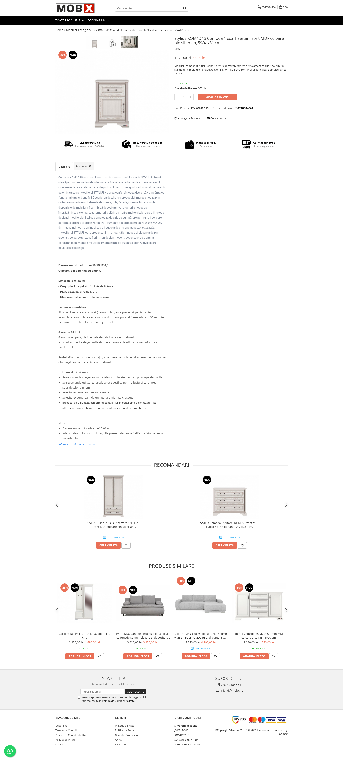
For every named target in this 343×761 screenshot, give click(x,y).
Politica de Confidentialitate (118, 700)
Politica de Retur (124, 730)
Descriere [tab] (64, 166)
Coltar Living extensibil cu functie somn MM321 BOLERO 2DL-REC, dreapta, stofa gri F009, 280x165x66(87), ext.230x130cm (201, 635)
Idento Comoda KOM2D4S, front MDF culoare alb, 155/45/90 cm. (259, 635)
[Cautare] (184, 8)
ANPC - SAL (121, 744)
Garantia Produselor (127, 735)
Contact (60, 744)
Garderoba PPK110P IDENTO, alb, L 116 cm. (84, 635)
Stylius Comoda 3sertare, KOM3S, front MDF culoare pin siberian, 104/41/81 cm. (229, 525)
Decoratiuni (97, 20)
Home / (60, 30)
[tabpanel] (112, 92)
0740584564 (232, 685)
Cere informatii (219, 118)
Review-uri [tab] (83, 166)
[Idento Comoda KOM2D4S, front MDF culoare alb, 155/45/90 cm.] (259, 603)
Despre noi (61, 725)
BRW (177, 49)
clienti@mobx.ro (231, 690)
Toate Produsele (68, 20)
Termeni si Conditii (66, 730)
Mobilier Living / (77, 30)
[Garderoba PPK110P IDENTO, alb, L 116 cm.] (84, 603)
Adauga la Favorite (188, 118)
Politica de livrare (65, 739)
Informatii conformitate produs (76, 444)
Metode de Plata (124, 725)
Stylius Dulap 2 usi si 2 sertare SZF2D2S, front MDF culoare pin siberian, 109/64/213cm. (113, 525)
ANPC (118, 739)
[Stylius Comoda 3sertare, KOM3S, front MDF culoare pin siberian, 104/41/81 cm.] (229, 497)
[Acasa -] (75, 8)
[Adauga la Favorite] (126, 545)
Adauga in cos (217, 97)
